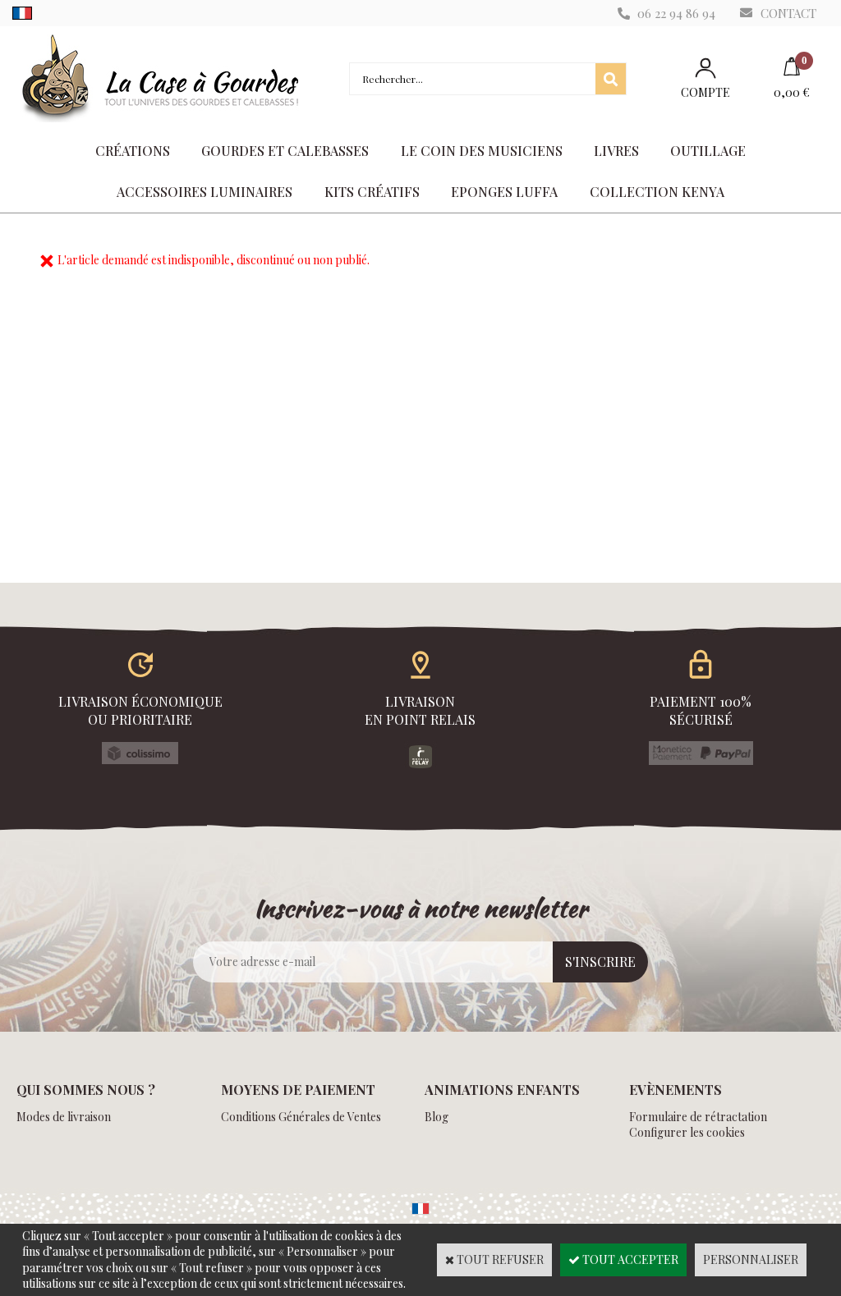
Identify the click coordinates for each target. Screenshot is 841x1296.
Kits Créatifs (372, 191)
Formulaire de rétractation (698, 1116)
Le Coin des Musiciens (482, 150)
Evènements (675, 1089)
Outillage (708, 150)
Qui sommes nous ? (85, 1089)
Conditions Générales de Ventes (301, 1116)
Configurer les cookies (687, 1132)
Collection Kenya (657, 191)
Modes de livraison (63, 1116)
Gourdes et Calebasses (285, 150)
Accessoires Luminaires (204, 191)
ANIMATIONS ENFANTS (502, 1089)
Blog (436, 1116)
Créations (132, 150)
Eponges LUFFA (504, 191)
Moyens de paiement (298, 1089)
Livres (616, 150)
